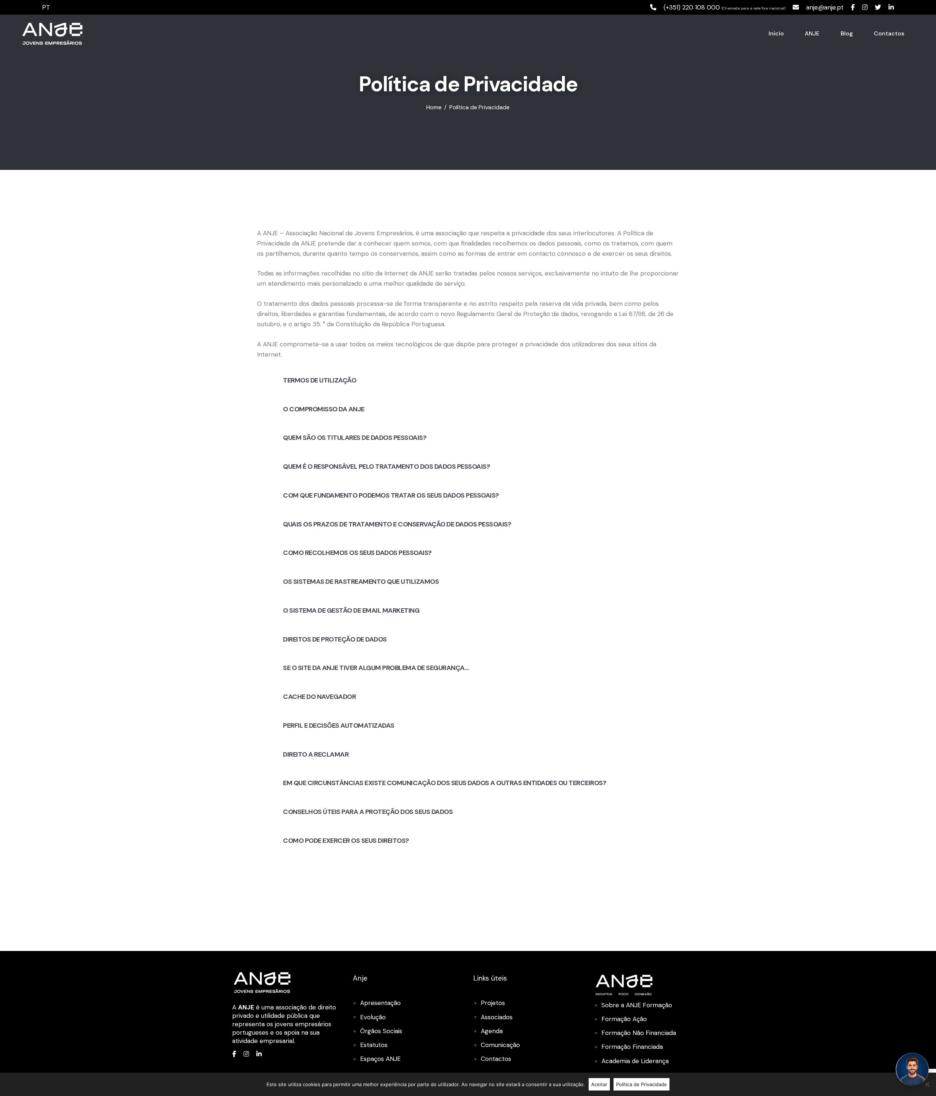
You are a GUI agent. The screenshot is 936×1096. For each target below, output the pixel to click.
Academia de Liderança (635, 1061)
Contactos (496, 1059)
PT (46, 7)
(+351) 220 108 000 (692, 7)
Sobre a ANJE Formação (636, 1005)
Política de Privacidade (641, 1084)
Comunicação (500, 1045)
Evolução (373, 1017)
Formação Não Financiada (638, 1033)
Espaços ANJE (380, 1059)
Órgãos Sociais (381, 1031)
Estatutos (374, 1045)
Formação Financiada (632, 1047)
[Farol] (912, 1069)
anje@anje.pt (824, 7)
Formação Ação (624, 1019)
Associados (497, 1017)
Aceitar (599, 1084)
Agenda (492, 1031)
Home (434, 107)
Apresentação (380, 1003)
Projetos (493, 1003)
